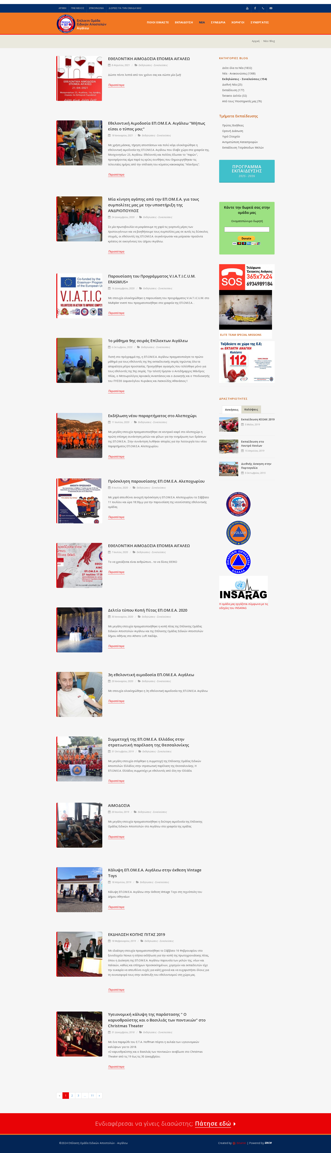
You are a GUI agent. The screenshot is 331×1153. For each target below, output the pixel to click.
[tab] (232, 409)
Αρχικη (62, 8)
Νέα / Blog (269, 41)
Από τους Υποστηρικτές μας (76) (242, 101)
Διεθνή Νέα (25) (232, 84)
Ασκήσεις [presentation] (231, 409)
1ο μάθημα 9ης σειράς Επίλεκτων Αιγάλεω (148, 340)
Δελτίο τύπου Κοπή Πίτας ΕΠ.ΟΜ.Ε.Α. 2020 (147, 610)
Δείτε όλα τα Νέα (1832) (237, 68)
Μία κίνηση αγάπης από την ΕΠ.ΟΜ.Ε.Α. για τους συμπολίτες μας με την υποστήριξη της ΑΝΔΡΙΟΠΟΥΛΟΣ (153, 205)
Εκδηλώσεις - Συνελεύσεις (153, 65)
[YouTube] (247, 8)
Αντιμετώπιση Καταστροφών (240, 142)
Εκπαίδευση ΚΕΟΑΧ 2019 (257, 419)
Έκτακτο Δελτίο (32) (234, 95)
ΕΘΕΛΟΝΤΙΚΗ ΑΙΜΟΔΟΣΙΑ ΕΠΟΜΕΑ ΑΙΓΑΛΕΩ (149, 58)
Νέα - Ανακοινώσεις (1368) (239, 73)
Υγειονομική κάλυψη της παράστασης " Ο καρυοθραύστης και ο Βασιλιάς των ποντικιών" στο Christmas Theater (157, 1020)
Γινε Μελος (77, 8)
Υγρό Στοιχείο (231, 136)
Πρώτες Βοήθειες (233, 125)
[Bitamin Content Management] (268, 1143)
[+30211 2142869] (263, 8)
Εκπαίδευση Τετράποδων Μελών (243, 147)
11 (92, 1095)
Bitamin (241, 1143)
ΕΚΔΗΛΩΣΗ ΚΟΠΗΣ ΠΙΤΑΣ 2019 (136, 934)
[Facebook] (255, 8)
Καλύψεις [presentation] (251, 409)
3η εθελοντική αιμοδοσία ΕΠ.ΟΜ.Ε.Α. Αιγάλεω (151, 674)
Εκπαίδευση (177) (233, 90)
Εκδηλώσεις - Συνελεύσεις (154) (244, 79)
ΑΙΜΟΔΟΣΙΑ (119, 805)
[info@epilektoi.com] (271, 8)
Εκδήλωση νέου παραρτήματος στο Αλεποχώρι (152, 415)
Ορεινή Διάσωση (232, 131)
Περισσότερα (116, 85)
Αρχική (256, 41)
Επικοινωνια (96, 8)
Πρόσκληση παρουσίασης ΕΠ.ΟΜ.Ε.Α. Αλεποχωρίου (156, 481)
